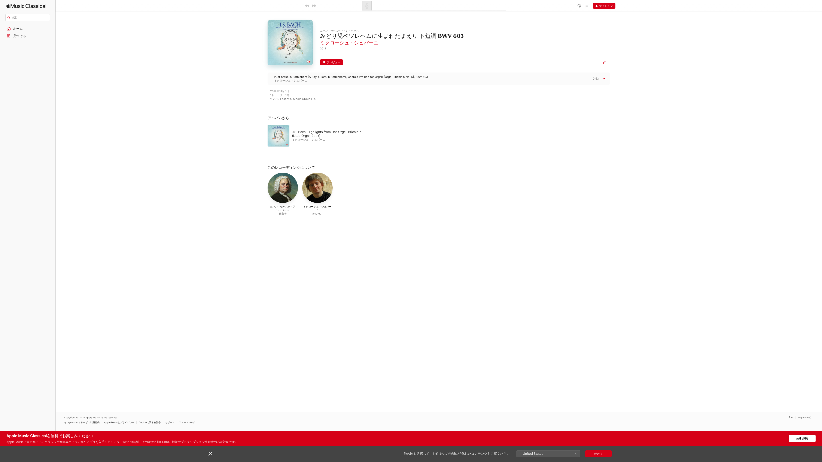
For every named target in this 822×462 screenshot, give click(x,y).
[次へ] (314, 5)
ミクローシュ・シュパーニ (349, 43)
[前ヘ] (307, 5)
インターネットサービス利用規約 (82, 422)
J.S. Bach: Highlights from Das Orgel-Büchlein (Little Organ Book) (326, 134)
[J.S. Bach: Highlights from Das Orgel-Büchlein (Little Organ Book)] (321, 135)
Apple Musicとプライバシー (119, 422)
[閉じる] (210, 454)
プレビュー (333, 62)
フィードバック (187, 422)
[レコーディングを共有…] (604, 63)
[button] (28, 28)
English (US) (804, 417)
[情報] (579, 6)
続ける (598, 453)
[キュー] (586, 6)
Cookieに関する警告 (150, 422)
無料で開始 (802, 438)
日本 (790, 417)
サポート (170, 422)
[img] (26, 6)
